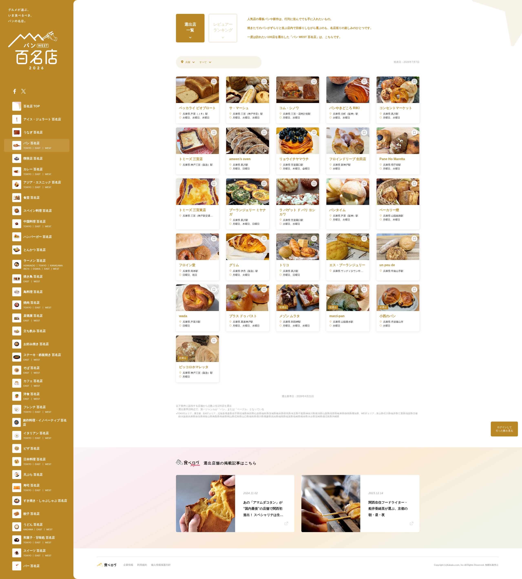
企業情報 (128, 565)
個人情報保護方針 (161, 565)
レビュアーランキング (223, 27)
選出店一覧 (190, 27)
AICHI (26, 269)
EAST (38, 148)
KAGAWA (28, 529)
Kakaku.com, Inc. (455, 565)
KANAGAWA (56, 265)
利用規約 (142, 565)
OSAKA (36, 269)
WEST (48, 148)
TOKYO (27, 148)
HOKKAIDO (29, 265)
